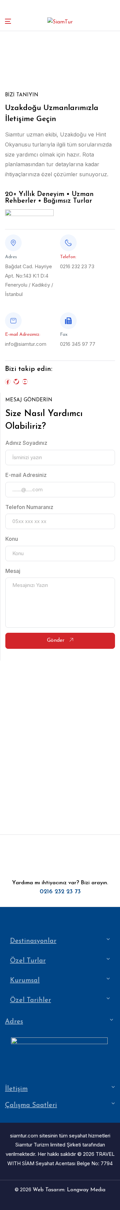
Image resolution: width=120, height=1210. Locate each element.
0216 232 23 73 (60, 892)
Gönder (56, 640)
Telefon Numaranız (29, 507)
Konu (11, 538)
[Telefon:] (68, 242)
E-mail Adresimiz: (22, 334)
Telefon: (68, 257)
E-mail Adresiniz (26, 475)
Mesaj (12, 571)
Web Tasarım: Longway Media (69, 1190)
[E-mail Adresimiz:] (13, 320)
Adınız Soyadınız (26, 442)
